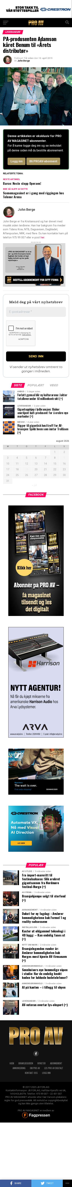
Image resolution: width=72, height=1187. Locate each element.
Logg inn (17, 161)
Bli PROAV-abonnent (43, 161)
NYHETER (41, 1063)
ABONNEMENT (56, 1063)
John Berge (23, 60)
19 (26, 469)
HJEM (12, 1063)
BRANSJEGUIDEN (25, 1063)
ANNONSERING (19, 1068)
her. (43, 237)
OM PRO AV (35, 1068)
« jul (34, 485)
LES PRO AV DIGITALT (53, 1068)
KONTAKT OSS (31, 1073)
